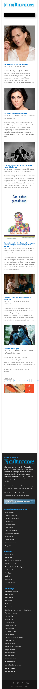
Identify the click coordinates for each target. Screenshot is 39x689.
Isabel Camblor (10, 524)
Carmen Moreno (10, 607)
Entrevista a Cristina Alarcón (16, 64)
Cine (15, 66)
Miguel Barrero (10, 650)
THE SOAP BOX (10, 662)
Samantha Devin (10, 543)
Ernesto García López (12, 518)
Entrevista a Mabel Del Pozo (15, 114)
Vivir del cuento (10, 671)
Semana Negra (10, 582)
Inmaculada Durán (11, 625)
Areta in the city (10, 604)
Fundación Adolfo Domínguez (14, 567)
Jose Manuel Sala (10, 631)
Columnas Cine (18, 171)
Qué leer (8, 576)
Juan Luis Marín (10, 634)
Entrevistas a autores (27, 248)
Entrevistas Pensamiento (12, 250)
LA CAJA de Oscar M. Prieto (14, 637)
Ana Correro (9, 598)
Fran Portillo (9, 616)
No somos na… (10, 656)
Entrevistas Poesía (26, 250)
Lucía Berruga (9, 640)
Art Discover (9, 555)
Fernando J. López (11, 613)
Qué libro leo (9, 579)
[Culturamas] (19, 465)
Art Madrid (8, 558)
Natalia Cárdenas (10, 653)
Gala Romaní (9, 619)
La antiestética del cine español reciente (17, 299)
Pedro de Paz (9, 540)
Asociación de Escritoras (13, 561)
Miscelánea (21, 66)
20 (27, 381)
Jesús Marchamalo (11, 531)
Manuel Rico (9, 537)
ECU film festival (10, 564)
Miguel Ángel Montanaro (13, 647)
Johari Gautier (9, 628)
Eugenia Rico (9, 521)
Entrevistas (16, 248)
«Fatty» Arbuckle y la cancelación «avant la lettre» (18, 166)
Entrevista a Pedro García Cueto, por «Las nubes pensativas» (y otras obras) (19, 244)
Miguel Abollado (10, 643)
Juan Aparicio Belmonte (12, 534)
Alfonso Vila (9, 595)
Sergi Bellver (9, 546)
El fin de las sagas (11, 349)
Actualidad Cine (19, 116)
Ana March (8, 601)
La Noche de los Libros (12, 570)
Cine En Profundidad (23, 169)
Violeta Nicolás (10, 668)
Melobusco (8, 573)
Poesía (14, 253)
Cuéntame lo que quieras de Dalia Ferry (18, 610)
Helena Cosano (10, 622)
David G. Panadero (11, 515)
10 (24, 381)
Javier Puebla (9, 527)
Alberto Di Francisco (11, 592)
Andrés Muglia (9, 512)
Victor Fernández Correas (13, 665)
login (26, 686)
